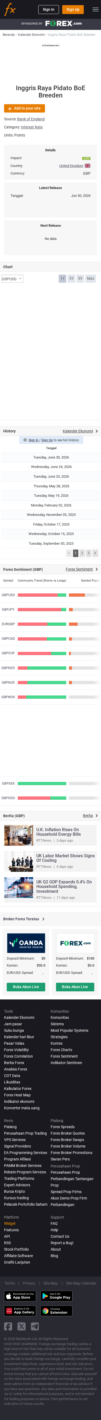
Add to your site (27, 108)
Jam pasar (13, 1024)
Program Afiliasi (17, 1159)
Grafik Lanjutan (17, 1262)
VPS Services (15, 1140)
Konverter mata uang (22, 1108)
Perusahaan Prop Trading (25, 1133)
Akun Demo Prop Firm (69, 1198)
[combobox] (12, 279)
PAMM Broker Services (22, 1165)
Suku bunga (14, 1030)
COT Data (12, 1075)
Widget (10, 1223)
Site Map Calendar (81, 1283)
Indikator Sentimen (66, 1063)
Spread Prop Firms (66, 1192)
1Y (62, 278)
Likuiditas (12, 1082)
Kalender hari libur (19, 1037)
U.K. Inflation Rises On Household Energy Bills (58, 832)
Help (54, 1230)
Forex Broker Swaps (67, 1140)
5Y (80, 278)
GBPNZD (8, 668)
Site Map (50, 1283)
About (56, 1249)
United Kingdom (71, 166)
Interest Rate (32, 127)
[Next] (95, 553)
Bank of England (31, 119)
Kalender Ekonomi (19, 1017)
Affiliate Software (18, 1256)
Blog (54, 1256)
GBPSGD (8, 798)
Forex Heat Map (17, 1095)
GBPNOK (8, 697)
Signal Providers (17, 1146)
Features (11, 1230)
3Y (71, 278)
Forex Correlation (18, 1056)
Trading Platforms (19, 1178)
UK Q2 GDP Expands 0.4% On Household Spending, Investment (64, 886)
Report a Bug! (62, 1243)
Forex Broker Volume (68, 1146)
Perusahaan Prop (65, 1172)
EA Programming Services (25, 1152)
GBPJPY (8, 609)
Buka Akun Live (26, 987)
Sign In (48, 9)
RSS (7, 1243)
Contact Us (60, 1236)
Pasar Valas (14, 1043)
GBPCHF (8, 653)
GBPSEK (8, 783)
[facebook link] (8, 1326)
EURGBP (8, 624)
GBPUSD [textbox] (9, 279)
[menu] (95, 9)
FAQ (54, 1223)
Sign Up (73, 9)
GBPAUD (8, 682)
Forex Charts (61, 1050)
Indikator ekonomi (19, 1101)
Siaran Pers (60, 1159)
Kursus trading (16, 1198)
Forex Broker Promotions (71, 1152)
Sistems (57, 1024)
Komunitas (60, 1017)
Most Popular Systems (69, 1030)
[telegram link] (35, 1326)
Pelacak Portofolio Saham (25, 1204)
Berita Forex (14, 1063)
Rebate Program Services (25, 1172)
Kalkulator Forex (18, 1088)
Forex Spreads (63, 1127)
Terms (10, 1283)
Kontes (56, 1043)
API (7, 1236)
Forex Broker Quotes (68, 1133)
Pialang (10, 1127)
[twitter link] (22, 1326)
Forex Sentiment (64, 1056)
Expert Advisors (17, 1185)
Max (90, 278)
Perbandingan (62, 1204)
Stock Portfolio (16, 1249)
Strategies (59, 1037)
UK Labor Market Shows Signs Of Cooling (65, 858)
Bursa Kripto (14, 1191)
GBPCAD (8, 638)
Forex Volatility (16, 1050)
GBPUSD (8, 595)
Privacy (29, 1283)
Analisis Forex (15, 1069)
